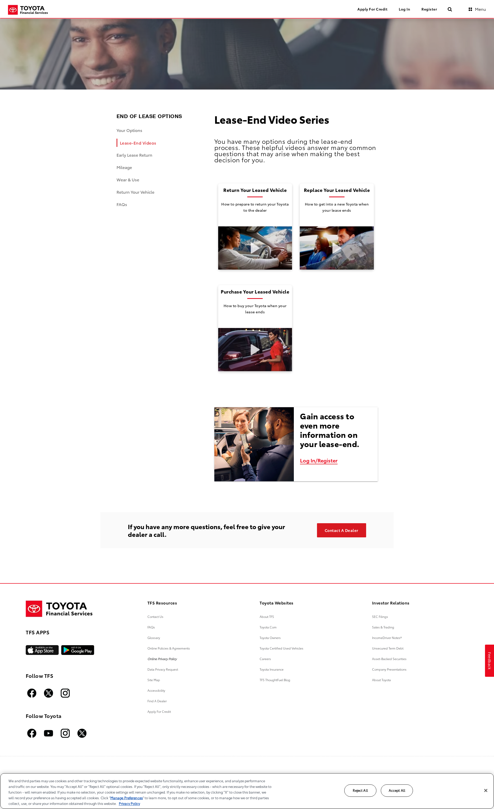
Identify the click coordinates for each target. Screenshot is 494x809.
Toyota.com (268, 627)
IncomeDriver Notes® (387, 637)
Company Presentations (389, 669)
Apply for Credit (159, 711)
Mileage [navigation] (124, 167)
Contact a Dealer (341, 530)
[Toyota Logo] (59, 608)
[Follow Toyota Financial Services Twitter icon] (48, 693)
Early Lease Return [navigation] (134, 155)
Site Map (153, 680)
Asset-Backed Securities (389, 658)
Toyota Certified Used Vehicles (281, 648)
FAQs (151, 627)
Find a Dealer (157, 701)
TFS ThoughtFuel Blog (275, 680)
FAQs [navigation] (122, 204)
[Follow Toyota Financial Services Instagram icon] (65, 693)
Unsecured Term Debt (387, 648)
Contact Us (155, 616)
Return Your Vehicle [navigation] (135, 192)
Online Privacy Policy (162, 658)
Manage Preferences (126, 797)
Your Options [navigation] (129, 130)
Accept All (397, 790)
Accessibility (156, 690)
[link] (255, 226)
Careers (265, 658)
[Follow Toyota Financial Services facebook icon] (31, 693)
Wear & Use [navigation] (128, 179)
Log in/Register (319, 460)
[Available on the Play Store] (77, 650)
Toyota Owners (270, 637)
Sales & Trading (383, 627)
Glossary (153, 637)
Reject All (360, 790)
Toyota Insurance (272, 669)
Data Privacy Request (162, 669)
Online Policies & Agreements (168, 648)
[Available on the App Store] (42, 650)
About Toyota (381, 680)
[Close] (485, 790)
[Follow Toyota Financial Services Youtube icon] (48, 733)
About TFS (267, 616)
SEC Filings (380, 616)
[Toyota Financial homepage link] (28, 10)
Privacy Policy (129, 803)
